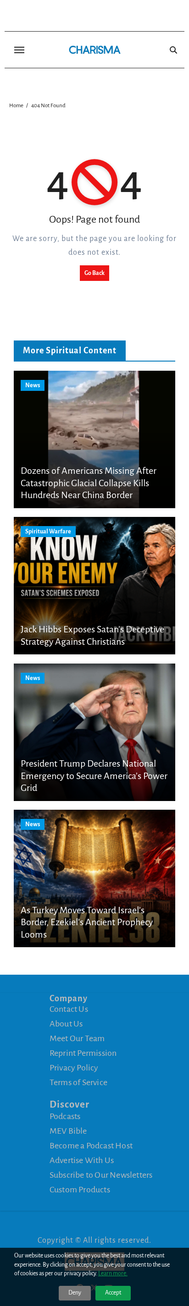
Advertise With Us (82, 1160)
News (32, 385)
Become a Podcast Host (91, 1145)
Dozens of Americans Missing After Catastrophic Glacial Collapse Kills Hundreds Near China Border (88, 483)
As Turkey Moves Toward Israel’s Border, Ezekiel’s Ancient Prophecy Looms (87, 922)
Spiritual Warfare (48, 531)
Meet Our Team (77, 1038)
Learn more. (113, 1273)
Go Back (94, 273)
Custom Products (80, 1189)
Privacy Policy (74, 1067)
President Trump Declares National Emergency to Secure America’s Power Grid (94, 775)
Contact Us (69, 1009)
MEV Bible (68, 1131)
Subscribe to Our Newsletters (101, 1175)
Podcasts (65, 1116)
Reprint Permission (83, 1053)
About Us (66, 1023)
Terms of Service (78, 1082)
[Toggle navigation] (19, 50)
